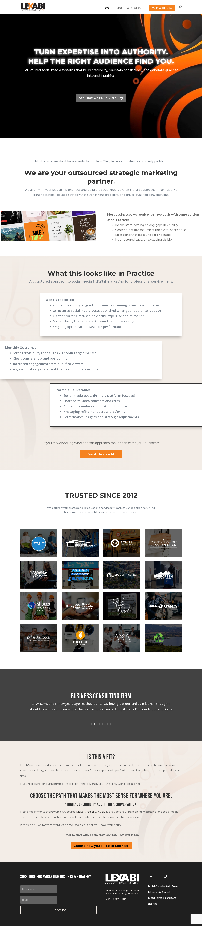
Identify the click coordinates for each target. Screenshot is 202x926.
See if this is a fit (101, 454)
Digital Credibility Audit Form (163, 886)
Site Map (152, 903)
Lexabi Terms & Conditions (162, 897)
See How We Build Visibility (101, 98)
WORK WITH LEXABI (162, 7)
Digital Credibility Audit (90, 811)
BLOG (120, 8)
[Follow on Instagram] (165, 876)
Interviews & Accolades (160, 891)
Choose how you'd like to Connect (101, 846)
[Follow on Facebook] (157, 876)
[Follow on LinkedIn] (150, 876)
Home (106, 8)
